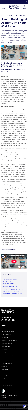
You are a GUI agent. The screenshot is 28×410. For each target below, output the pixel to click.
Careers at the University (7, 356)
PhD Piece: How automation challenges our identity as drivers (12, 292)
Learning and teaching (6, 343)
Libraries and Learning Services (9, 340)
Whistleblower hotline (6, 385)
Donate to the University (7, 375)
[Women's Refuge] (3, 392)
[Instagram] (9, 320)
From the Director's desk (10, 279)
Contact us (4, 366)
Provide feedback (5, 382)
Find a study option (6, 346)
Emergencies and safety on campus (10, 372)
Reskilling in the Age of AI (10, 286)
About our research (6, 334)
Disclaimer (3, 397)
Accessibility (3, 395)
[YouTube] (13, 320)
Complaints (4, 379)
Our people (4, 349)
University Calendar (6, 352)
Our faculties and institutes (7, 331)
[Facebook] (2, 320)
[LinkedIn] (6, 320)
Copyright (10, 395)
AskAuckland (4, 369)
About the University (6, 328)
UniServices (4, 359)
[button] (26, 2)
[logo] (14, 7)
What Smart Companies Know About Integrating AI (11, 282)
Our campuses (5, 337)
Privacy (15, 395)
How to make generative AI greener (13, 289)
